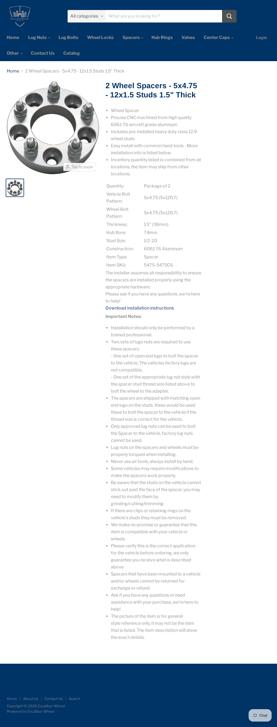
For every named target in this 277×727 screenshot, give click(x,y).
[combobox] (164, 16)
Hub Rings (162, 37)
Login (261, 37)
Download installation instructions (139, 308)
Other (13, 53)
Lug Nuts (37, 37)
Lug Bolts (68, 37)
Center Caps (217, 37)
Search (74, 698)
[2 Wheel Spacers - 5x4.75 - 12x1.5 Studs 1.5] (15, 187)
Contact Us (42, 53)
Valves (188, 37)
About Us (30, 698)
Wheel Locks (100, 37)
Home (13, 37)
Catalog (71, 53)
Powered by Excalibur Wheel (30, 711)
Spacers (131, 37)
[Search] (229, 16)
